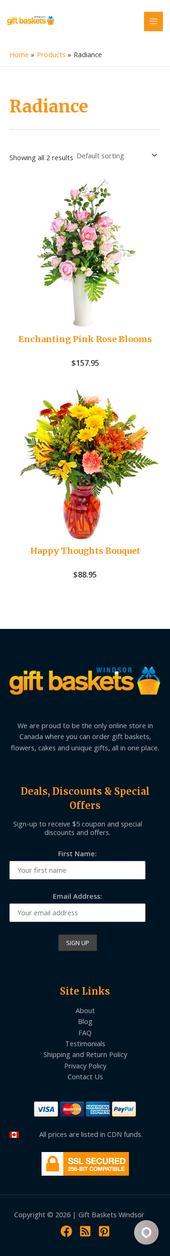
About (85, 1010)
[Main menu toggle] (153, 21)
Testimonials (85, 1043)
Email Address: (77, 896)
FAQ (85, 1032)
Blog (85, 1021)
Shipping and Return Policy (85, 1054)
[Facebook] (66, 1231)
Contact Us (85, 1076)
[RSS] (85, 1231)
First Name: (77, 853)
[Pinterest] (104, 1231)
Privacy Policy (85, 1065)
